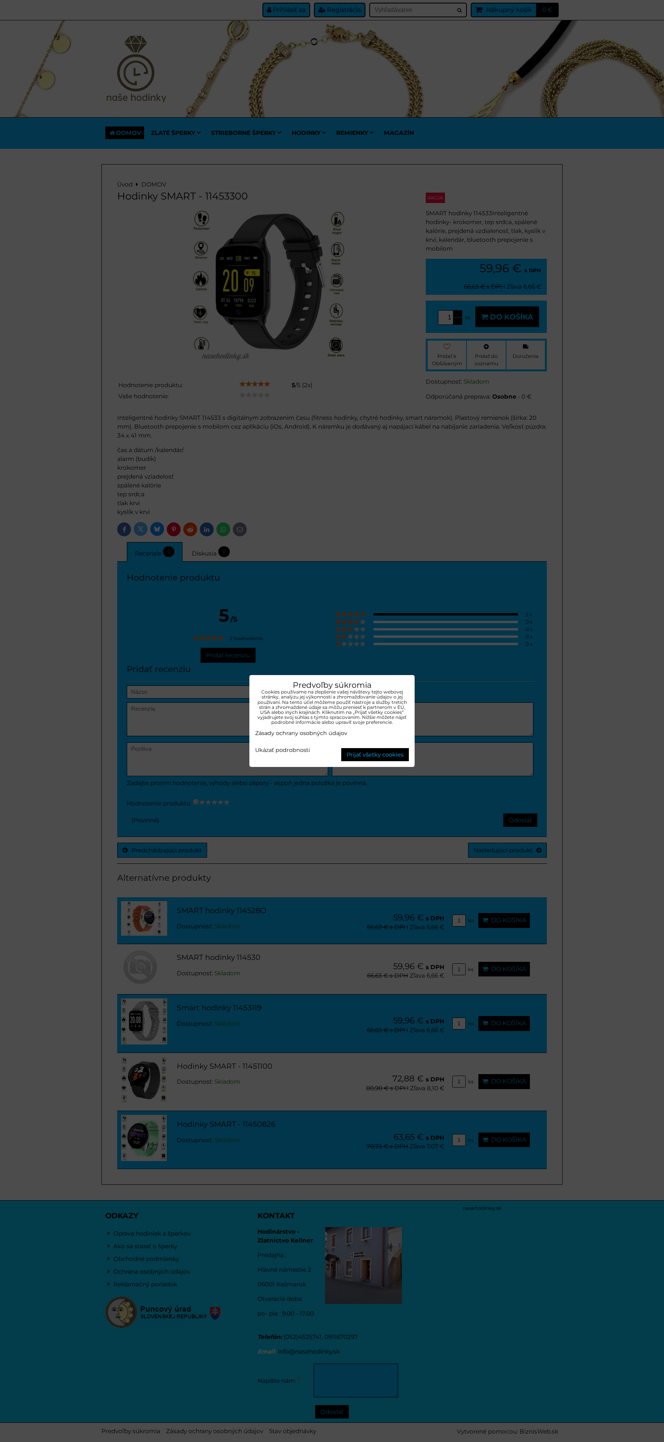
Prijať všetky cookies (375, 754)
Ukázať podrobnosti (282, 750)
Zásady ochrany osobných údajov (301, 733)
